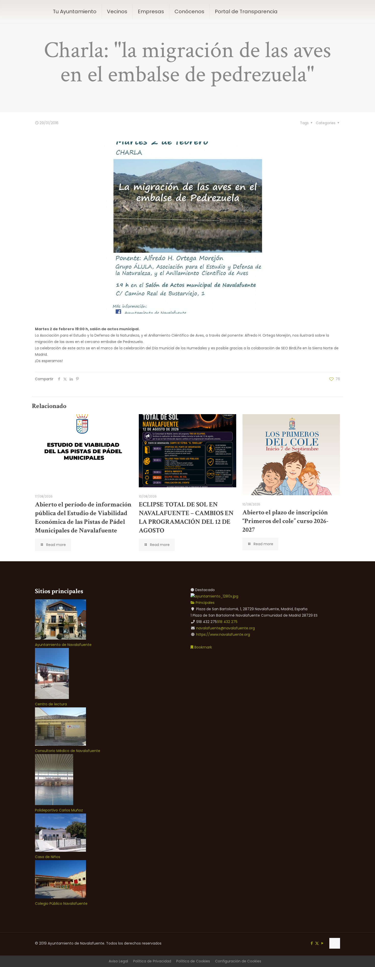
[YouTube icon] (322, 943)
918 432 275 (227, 621)
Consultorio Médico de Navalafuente (67, 750)
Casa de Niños (47, 856)
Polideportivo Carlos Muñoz (59, 810)
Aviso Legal (118, 961)
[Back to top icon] (334, 943)
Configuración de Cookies (238, 961)
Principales (205, 602)
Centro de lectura (51, 704)
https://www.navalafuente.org (223, 634)
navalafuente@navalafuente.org (225, 628)
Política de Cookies (193, 961)
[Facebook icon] (312, 943)
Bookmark (202, 647)
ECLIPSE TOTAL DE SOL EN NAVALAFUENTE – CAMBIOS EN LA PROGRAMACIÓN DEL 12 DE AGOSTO (186, 517)
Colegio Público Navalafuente (61, 903)
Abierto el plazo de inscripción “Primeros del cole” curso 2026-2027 (285, 521)
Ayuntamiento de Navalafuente (63, 644)
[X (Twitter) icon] (317, 943)
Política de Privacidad (152, 961)
